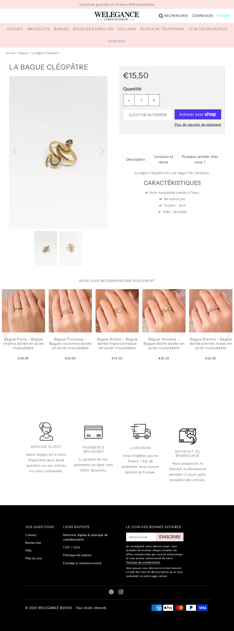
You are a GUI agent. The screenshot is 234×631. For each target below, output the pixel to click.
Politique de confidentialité (143, 562)
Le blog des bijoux (208, 29)
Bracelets (39, 29)
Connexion (202, 15)
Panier (223, 15)
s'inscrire (170, 536)
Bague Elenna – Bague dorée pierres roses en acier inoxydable (211, 343)
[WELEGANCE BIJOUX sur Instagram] (121, 592)
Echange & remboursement (82, 563)
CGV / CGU (71, 547)
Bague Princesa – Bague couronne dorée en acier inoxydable (70, 343)
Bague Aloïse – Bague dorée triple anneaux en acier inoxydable (117, 343)
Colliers (126, 29)
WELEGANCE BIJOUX (55, 608)
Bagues (61, 29)
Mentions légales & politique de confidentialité (85, 537)
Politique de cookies (77, 555)
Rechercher (176, 15)
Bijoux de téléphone (162, 29)
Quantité (132, 88)
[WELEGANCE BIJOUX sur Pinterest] (112, 592)
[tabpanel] (45, 249)
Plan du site (33, 558)
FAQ (28, 550)
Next (101, 150)
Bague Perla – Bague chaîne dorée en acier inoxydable (23, 343)
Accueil (15, 29)
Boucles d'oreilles (93, 29)
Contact (117, 41)
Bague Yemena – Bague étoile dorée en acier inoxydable (164, 343)
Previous (14, 150)
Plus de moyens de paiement (198, 124)
